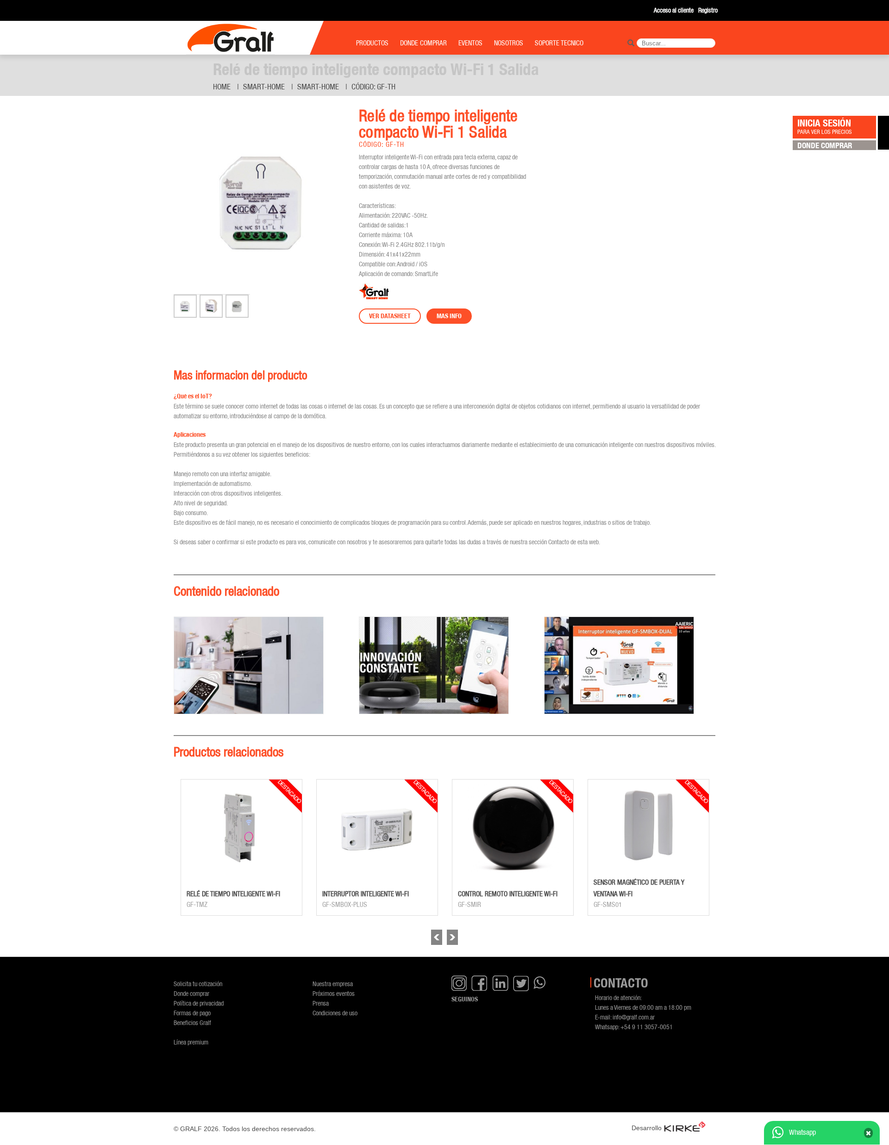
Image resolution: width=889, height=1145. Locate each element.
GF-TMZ (197, 904)
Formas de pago (192, 1013)
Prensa (321, 1003)
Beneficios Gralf (192, 1022)
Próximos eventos (334, 993)
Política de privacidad (199, 1003)
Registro (708, 10)
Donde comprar (191, 993)
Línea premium (191, 1042)
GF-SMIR (469, 904)
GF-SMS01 (608, 904)
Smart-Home (264, 86)
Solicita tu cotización (198, 984)
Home (222, 86)
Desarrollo (647, 1128)
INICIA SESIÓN (824, 126)
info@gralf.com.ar (634, 1017)
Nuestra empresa (333, 984)
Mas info (449, 316)
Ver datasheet (390, 316)
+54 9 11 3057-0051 (646, 1027)
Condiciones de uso (335, 1013)
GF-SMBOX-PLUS (344, 904)
